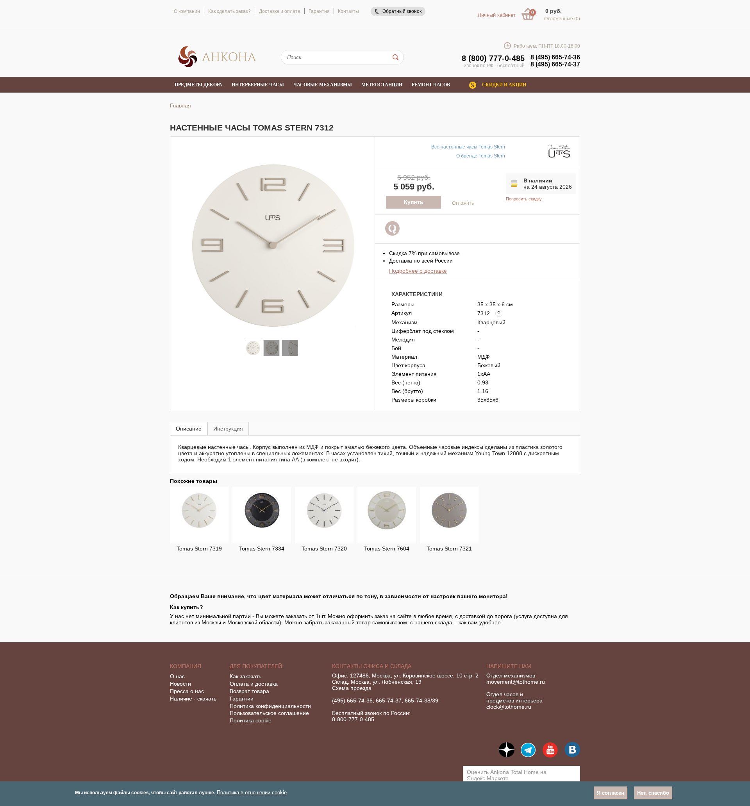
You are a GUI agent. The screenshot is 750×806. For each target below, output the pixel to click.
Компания (185, 666)
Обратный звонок (401, 11)
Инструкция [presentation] (228, 428)
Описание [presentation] (189, 428)
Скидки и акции (504, 85)
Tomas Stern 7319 (199, 548)
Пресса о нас (187, 691)
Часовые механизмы (322, 85)
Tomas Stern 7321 (449, 548)
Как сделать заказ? (229, 11)
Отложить (463, 203)
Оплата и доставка (254, 684)
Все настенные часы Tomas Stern (468, 147)
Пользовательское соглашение (269, 713)
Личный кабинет (497, 15)
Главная (180, 105)
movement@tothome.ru (515, 682)
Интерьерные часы (258, 85)
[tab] (188, 428)
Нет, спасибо (653, 793)
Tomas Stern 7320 (324, 548)
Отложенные (562, 18)
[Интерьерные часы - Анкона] (217, 66)
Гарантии (242, 698)
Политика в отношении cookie (252, 792)
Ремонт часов (431, 85)
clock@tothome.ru (508, 707)
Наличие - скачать (193, 698)
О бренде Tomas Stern (480, 156)
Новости (180, 684)
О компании (187, 11)
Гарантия (319, 11)
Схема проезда (351, 688)
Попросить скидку (524, 199)
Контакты (348, 11)
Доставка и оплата (279, 11)
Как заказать (245, 676)
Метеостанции (381, 85)
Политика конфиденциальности (270, 706)
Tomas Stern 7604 (386, 548)
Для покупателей (256, 666)
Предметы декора (198, 85)
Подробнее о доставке (418, 271)
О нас (177, 676)
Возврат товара (249, 691)
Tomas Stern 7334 (261, 548)
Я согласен (610, 793)
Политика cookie (250, 720)
